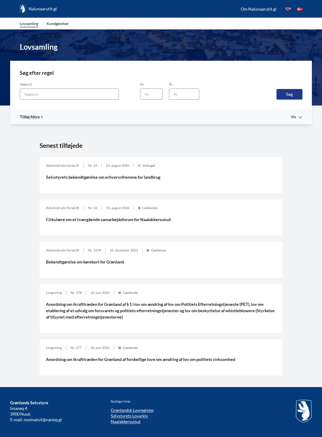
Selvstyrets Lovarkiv (129, 415)
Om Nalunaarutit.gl (259, 9)
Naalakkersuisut (126, 421)
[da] (299, 9)
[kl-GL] (288, 9)
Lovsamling (29, 23)
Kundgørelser (58, 23)
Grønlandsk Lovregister (132, 410)
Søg (289, 94)
